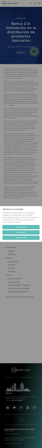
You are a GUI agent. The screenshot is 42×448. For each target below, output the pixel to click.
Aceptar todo (21, 227)
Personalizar (21, 232)
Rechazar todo (21, 238)
